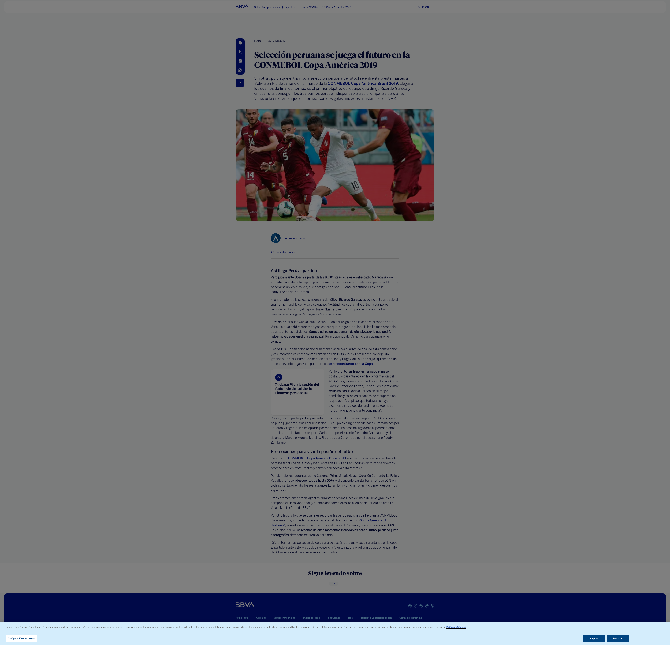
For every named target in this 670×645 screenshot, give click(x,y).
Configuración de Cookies (21, 638)
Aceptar (593, 638)
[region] (335, 633)
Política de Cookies (456, 627)
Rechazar (618, 638)
